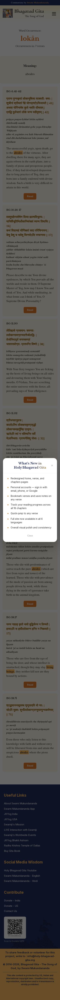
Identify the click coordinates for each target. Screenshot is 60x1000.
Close (30, 535)
